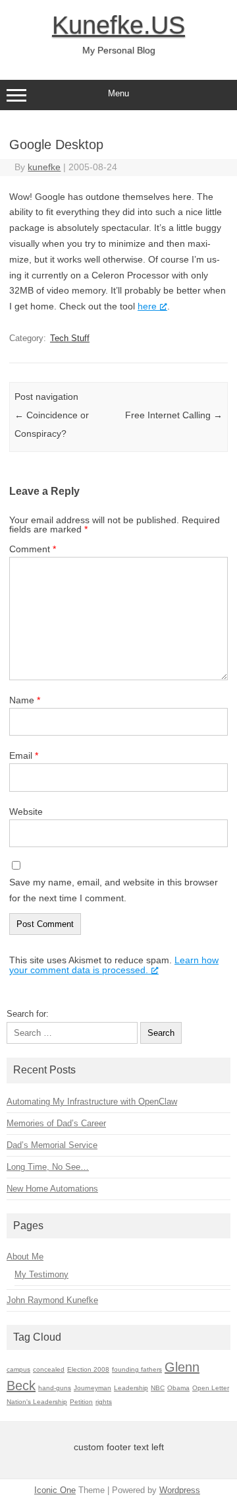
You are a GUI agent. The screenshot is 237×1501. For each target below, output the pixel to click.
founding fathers (137, 1369)
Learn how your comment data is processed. (114, 965)
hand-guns (54, 1387)
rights (103, 1401)
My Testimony (41, 1274)
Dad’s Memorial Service (52, 1145)
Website (26, 811)
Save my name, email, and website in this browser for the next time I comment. (113, 890)
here (147, 306)
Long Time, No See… (48, 1167)
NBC (158, 1387)
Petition (81, 1401)
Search (160, 1033)
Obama (178, 1387)
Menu (118, 93)
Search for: (28, 1014)
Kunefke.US (118, 25)
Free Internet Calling (174, 415)
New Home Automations (52, 1189)
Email (23, 755)
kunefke (44, 167)
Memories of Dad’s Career (56, 1123)
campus (18, 1369)
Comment (32, 549)
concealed (49, 1369)
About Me (25, 1256)
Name (24, 700)
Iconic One (55, 1490)
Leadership (131, 1387)
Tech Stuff (70, 338)
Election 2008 (88, 1369)
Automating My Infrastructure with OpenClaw (92, 1101)
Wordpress (179, 1490)
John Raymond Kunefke (52, 1300)
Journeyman (92, 1387)
